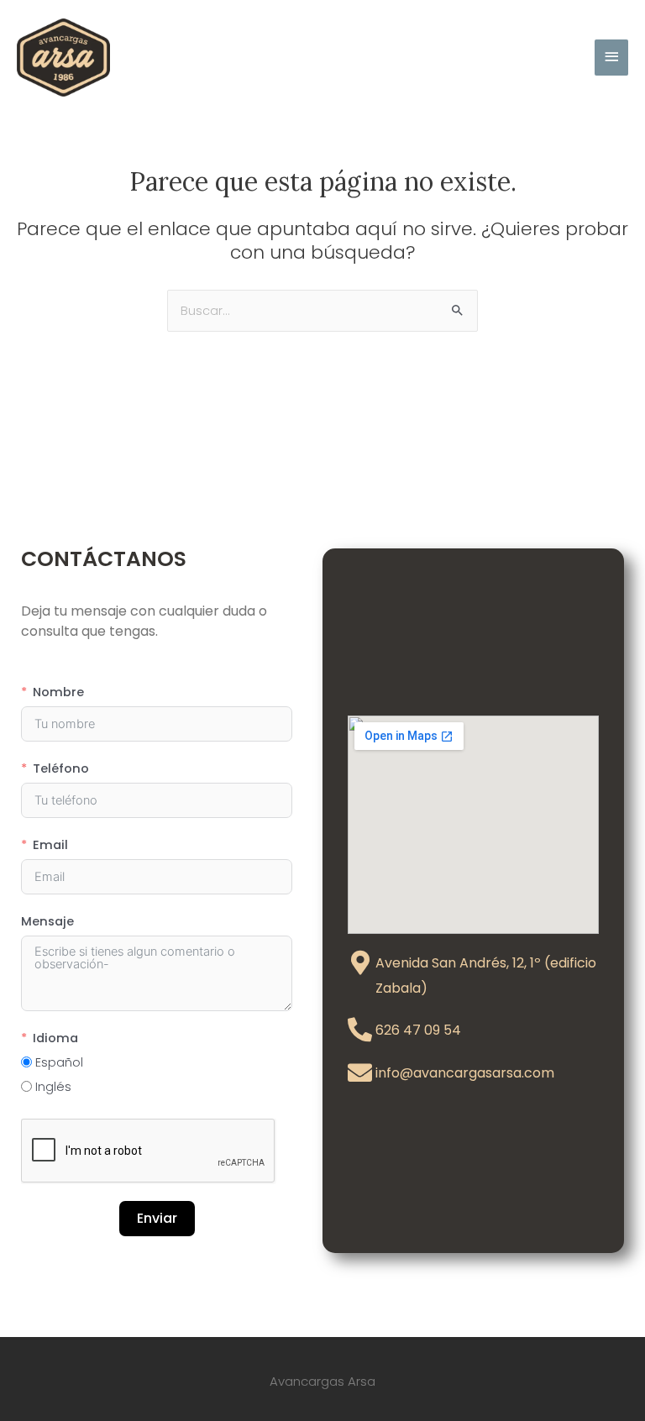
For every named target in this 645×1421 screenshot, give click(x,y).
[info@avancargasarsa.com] (360, 1073)
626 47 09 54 (418, 1030)
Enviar (157, 1218)
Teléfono (61, 768)
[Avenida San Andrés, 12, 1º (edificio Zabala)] (360, 963)
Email (50, 844)
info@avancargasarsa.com (464, 1073)
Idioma (55, 1038)
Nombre (58, 692)
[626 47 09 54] (360, 1030)
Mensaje (47, 921)
